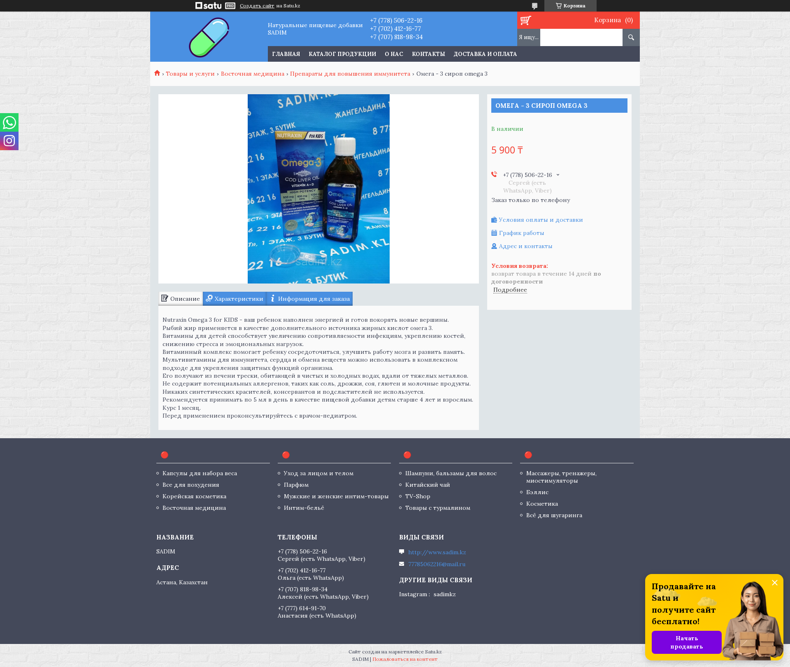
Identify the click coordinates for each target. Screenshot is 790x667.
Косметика (542, 503)
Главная (286, 54)
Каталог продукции (342, 54)
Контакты (428, 54)
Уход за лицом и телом (318, 473)
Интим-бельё (304, 507)
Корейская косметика (194, 496)
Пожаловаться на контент (405, 659)
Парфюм (296, 484)
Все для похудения (191, 484)
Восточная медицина (252, 73)
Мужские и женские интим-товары (336, 496)
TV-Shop (417, 496)
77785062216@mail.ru (436, 564)
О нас (394, 54)
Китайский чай (427, 484)
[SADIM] (209, 36)
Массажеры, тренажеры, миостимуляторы (561, 476)
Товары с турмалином (437, 507)
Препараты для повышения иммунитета (350, 73)
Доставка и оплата (485, 54)
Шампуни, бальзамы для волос (451, 473)
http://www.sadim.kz (437, 552)
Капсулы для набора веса (200, 473)
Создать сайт (257, 6)
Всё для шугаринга (554, 515)
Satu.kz (433, 651)
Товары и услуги (190, 73)
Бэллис (537, 492)
